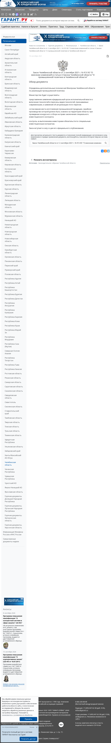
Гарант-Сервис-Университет (48, 738)
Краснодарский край (13, 176)
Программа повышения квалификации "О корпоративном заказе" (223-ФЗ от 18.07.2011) (12, 658)
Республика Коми (12, 321)
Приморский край (12, 270)
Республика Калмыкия (10, 311)
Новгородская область (11, 232)
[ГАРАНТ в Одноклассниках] (28, 14)
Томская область (12, 426)
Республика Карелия (13, 317)
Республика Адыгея (13, 278)
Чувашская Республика (10, 477)
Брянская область (12, 83)
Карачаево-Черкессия (10, 151)
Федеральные (9, 36)
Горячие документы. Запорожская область (13, 518)
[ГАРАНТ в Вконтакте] (10, 14)
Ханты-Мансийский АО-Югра (13, 456)
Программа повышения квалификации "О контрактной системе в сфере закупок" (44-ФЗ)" (12, 619)
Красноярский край (13, 180)
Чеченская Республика (10, 470)
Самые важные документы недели (11, 540)
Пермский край (11, 265)
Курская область (12, 189)
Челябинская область (10, 463)
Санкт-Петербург (12, 50)
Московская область (13, 211)
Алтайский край (11, 54)
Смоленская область (13, 406)
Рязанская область (13, 378)
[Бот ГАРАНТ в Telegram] (24, 14)
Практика (53, 26)
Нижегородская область (11, 225)
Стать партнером (84, 9)
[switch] (32, 20)
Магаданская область (10, 205)
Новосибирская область (11, 239)
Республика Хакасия (13, 369)
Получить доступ (28, 739)
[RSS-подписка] (35, 14)
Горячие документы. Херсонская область (13, 526)
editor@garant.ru (81, 710)
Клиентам (101, 9)
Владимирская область (11, 89)
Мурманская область (14, 216)
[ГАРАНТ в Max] (17, 14)
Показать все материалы (45, 160)
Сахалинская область (14, 391)
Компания (6, 9)
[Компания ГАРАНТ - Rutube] (32, 14)
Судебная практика (10, 26)
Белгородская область (10, 78)
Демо (54, 9)
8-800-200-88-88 (81, 702)
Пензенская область (13, 261)
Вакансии (20, 9)
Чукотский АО (10, 483)
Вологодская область (14, 102)
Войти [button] (95, 14)
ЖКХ (87, 26)
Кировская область (13, 164)
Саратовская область (14, 386)
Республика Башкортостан (11, 288)
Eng (106, 14)
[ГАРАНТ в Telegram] (21, 14)
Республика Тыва (12, 365)
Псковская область (13, 274)
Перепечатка (105, 163)
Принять (28, 719)
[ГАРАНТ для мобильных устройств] (6, 14)
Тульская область (12, 431)
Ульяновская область (14, 446)
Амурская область (12, 58)
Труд (61, 26)
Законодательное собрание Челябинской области (57, 163)
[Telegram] (108, 151)
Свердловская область (11, 396)
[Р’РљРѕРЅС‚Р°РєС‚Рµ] (102, 151)
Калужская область (13, 142)
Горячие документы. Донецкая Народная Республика (13, 499)
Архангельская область (11, 64)
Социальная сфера (74, 26)
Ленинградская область (11, 194)
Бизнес (43, 26)
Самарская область (13, 382)
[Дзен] (13, 14)
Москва (8, 45)
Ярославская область (14, 492)
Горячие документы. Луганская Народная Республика (13, 508)
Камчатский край (12, 146)
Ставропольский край (12, 412)
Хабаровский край (12, 451)
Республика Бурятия (13, 294)
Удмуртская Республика (10, 440)
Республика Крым (12, 325)
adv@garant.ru (80, 717)
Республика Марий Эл (13, 331)
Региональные (9, 41)
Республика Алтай (12, 283)
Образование (97, 26)
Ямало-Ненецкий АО (13, 487)
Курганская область (13, 184)
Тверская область (12, 422)
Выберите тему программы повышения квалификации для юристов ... (13, 684)
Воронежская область (10, 107)
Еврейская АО (10, 113)
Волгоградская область (11, 96)
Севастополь (10, 402)
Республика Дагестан (14, 298)
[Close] (37, 727)
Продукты (33, 9)
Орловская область (13, 257)
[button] (96, 20)
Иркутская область (13, 126)
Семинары (67, 9)
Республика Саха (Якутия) (12, 345)
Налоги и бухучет (29, 26)
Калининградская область (12, 136)
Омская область (12, 245)
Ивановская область (13, 122)
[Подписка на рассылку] (2, 14)
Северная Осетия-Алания (12, 352)
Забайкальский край (13, 117)
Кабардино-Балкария (14, 130)
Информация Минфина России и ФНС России (13, 533)
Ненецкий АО (10, 220)
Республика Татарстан (10, 359)
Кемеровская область (10, 158)
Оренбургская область (11, 251)
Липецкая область (12, 200)
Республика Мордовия (10, 338)
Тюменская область (13, 435)
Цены (45, 9)
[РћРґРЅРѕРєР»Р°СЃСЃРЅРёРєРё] (105, 151)
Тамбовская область (13, 418)
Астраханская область (10, 71)
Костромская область (10, 170)
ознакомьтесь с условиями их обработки (17, 715)
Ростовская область (13, 373)
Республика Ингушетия (10, 304)
